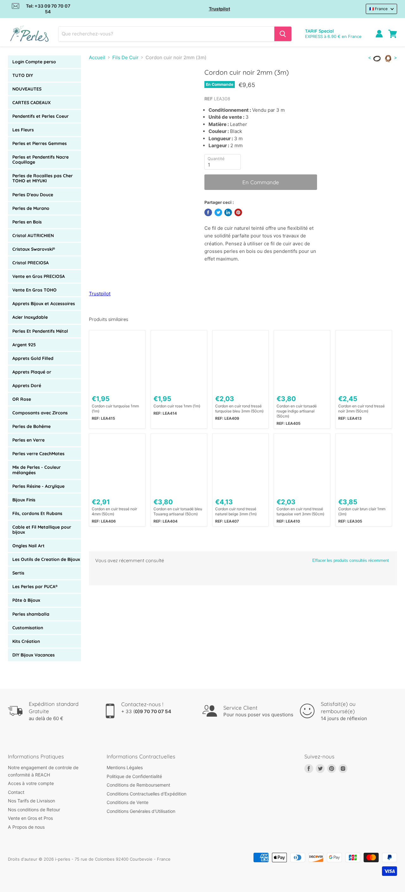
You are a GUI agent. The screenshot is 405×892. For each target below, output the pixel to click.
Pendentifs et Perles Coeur (40, 116)
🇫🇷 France (378, 8)
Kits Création (26, 641)
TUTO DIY (22, 75)
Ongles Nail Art (28, 546)
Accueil (97, 57)
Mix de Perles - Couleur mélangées (36, 469)
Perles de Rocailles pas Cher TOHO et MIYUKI (42, 178)
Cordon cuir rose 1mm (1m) (176, 406)
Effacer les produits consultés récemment (350, 560)
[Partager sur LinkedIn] (228, 212)
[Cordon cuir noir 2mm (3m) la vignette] (100, 86)
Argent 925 (24, 345)
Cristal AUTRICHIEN (33, 235)
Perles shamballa (30, 614)
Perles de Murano (30, 208)
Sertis (18, 573)
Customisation (27, 628)
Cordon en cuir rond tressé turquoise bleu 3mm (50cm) (239, 408)
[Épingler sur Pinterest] (238, 212)
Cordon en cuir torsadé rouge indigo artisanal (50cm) (297, 411)
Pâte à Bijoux (26, 600)
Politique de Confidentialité (134, 776)
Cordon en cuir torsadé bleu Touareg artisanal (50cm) (177, 511)
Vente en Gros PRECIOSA (38, 276)
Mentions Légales (125, 767)
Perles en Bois (27, 222)
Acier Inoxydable (30, 317)
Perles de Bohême (31, 426)
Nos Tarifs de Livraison (31, 800)
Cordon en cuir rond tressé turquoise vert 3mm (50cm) (300, 511)
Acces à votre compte (31, 783)
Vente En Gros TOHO (34, 290)
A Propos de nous (26, 827)
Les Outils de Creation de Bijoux (46, 559)
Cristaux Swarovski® (33, 249)
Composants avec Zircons (40, 413)
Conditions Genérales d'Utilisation (141, 811)
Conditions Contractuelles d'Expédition (146, 793)
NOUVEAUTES (26, 89)
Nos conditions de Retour (34, 809)
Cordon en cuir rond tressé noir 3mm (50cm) (361, 408)
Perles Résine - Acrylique (38, 486)
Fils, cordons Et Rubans (37, 513)
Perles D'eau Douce (32, 195)
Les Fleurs (23, 130)
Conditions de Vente (127, 802)
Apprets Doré (26, 385)
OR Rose (21, 399)
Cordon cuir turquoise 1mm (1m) (115, 408)
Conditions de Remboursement (138, 785)
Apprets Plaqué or (31, 372)
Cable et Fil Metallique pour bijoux (41, 529)
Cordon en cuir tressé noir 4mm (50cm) (114, 511)
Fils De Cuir (125, 57)
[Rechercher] (282, 34)
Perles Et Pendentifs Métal (40, 331)
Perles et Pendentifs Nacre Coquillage (40, 159)
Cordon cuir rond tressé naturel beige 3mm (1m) (236, 511)
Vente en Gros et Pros (30, 818)
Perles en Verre (28, 440)
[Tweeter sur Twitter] (218, 212)
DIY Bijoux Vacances (33, 655)
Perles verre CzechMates (38, 453)
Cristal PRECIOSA (30, 263)
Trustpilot (219, 8)
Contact (16, 792)
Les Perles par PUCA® (35, 586)
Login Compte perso (34, 62)
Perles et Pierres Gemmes (39, 143)
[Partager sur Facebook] (208, 212)
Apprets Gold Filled (32, 358)
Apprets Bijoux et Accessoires (43, 303)
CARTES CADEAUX (31, 102)
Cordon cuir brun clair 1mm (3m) (361, 511)
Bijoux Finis (23, 500)
